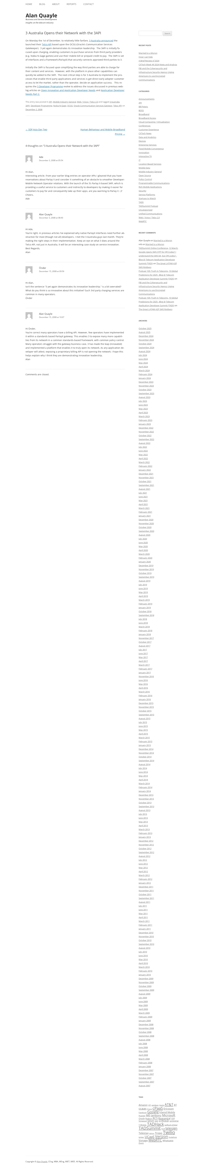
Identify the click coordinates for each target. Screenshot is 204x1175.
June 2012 (143, 863)
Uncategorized (145, 209)
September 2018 (146, 615)
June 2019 (143, 588)
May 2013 (143, 821)
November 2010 (146, 936)
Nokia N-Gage (59, 105)
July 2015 (143, 722)
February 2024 (145, 374)
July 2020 (143, 538)
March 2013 (144, 829)
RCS (155, 1118)
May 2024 (143, 362)
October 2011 (145, 894)
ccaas (142, 1108)
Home (29, 4)
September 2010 (146, 944)
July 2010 (143, 951)
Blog (42, 4)
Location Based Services (150, 164)
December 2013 (146, 795)
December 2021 (146, 473)
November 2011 (146, 890)
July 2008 (143, 1043)
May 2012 (143, 867)
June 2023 (143, 404)
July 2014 (143, 768)
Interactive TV (145, 156)
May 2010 (143, 959)
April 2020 (143, 550)
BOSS (141, 110)
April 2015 (143, 733)
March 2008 (144, 1058)
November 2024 (146, 339)
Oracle (142, 1118)
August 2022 (144, 443)
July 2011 (143, 905)
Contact (88, 4)
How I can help (146, 56)
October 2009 (145, 986)
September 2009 (146, 990)
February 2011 (145, 925)
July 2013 (143, 814)
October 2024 (145, 343)
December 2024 (146, 336)
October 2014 (145, 756)
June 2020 (143, 542)
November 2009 (146, 982)
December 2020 (146, 519)
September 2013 (146, 806)
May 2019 (143, 592)
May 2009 (143, 1005)
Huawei (142, 1115)
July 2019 (143, 584)
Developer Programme (41, 105)
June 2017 (143, 653)
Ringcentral (164, 1118)
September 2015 (146, 714)
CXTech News (145, 133)
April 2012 (143, 871)
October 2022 (145, 435)
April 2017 (143, 661)
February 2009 (145, 1016)
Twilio (169, 1132)
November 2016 (146, 676)
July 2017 (143, 649)
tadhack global (170, 1125)
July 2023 (143, 401)
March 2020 (144, 554)
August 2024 (144, 351)
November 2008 (146, 1028)
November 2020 (146, 523)
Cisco (149, 1109)
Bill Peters (143, 106)
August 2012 (144, 856)
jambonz (156, 1115)
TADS (141, 202)
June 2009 (143, 1001)
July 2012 (143, 860)
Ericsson (169, 1108)
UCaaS (149, 1136)
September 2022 (146, 439)
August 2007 (144, 1085)
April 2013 (143, 825)
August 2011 (144, 902)
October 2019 (145, 573)
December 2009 (146, 978)
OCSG (70, 105)
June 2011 (143, 909)
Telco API (46, 44)
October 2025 (145, 328)
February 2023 (145, 420)
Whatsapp (168, 1140)
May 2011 (143, 913)
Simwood (143, 1121)
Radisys (148, 1118)
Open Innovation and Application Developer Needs (68, 90)
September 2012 (146, 852)
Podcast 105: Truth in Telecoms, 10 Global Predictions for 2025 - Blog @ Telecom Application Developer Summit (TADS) (158, 275)
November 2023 (146, 385)
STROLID (164, 1120)
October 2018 (145, 611)
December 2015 (146, 703)
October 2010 (145, 940)
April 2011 (143, 917)
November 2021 (146, 477)
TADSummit (150, 1128)
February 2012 (145, 879)
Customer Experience (149, 129)
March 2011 (144, 921)
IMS (148, 1115)
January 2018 (145, 634)
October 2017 (145, 642)
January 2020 (145, 561)
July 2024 (143, 355)
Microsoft (168, 1115)
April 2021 (143, 504)
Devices (142, 141)
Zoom (141, 1143)
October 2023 (145, 389)
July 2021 (143, 492)
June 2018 (143, 622)
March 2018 (144, 626)
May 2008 (143, 1051)
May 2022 (143, 454)
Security (142, 190)
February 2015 (145, 741)
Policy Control (145, 179)
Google (153, 1112)
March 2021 (144, 508)
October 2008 (145, 1032)
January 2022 (145, 469)
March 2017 (144, 665)
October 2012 (145, 848)
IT (139, 160)
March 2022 (144, 462)
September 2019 (146, 577)
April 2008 (143, 1055)
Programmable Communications (154, 183)
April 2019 (143, 596)
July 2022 (143, 447)
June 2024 (143, 359)
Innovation (144, 152)
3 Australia (115, 101)
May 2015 (143, 730)
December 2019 (146, 565)
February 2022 (145, 466)
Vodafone (173, 1137)
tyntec (141, 1137)
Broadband (144, 114)
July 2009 (143, 997)
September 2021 (146, 485)
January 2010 (145, 974)
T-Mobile (142, 1125)
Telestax (144, 1133)
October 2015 (145, 710)
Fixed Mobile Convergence (151, 148)
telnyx (151, 1133)
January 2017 (145, 672)
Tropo (158, 1133)
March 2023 (144, 416)
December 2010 (146, 932)
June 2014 (143, 772)
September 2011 (146, 898)
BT (175, 1105)
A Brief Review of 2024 (149, 60)
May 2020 (143, 546)
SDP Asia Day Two (36, 129)
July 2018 (143, 619)
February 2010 (145, 970)
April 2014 (143, 779)
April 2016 (143, 687)
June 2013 (143, 817)
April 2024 (143, 366)
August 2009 (144, 993)
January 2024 (145, 378)
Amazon (143, 1104)
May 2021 (143, 500)
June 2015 (143, 726)
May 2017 (143, 657)
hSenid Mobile (167, 1112)
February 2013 (145, 833)
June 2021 (143, 496)
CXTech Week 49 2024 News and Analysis (158, 64)
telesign (171, 1128)
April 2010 (143, 963)
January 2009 (145, 1020)
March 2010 (144, 967)
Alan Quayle (45, 214)
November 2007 (146, 1074)
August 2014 (144, 764)
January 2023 (145, 424)
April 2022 (143, 458)
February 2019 (145, 603)
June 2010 (143, 955)
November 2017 (146, 638)
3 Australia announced (101, 40)
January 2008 (145, 1066)
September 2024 (146, 347)
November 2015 (146, 707)
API (50, 101)
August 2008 (144, 1039)
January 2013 (145, 837)
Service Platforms (147, 194)
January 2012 (145, 882)
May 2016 (143, 684)
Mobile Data (144, 167)
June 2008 (143, 1047)
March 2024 (144, 370)
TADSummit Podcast (148, 206)
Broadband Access (147, 118)
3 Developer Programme (50, 86)
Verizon (161, 1136)
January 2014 (145, 791)
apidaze (155, 1105)
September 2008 (146, 1035)
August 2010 (144, 948)
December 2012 (146, 840)
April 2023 (143, 412)
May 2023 (143, 408)
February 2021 (145, 512)
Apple (161, 1105)
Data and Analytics (147, 137)
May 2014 (143, 775)
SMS (156, 1121)
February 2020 (145, 557)
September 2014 (146, 760)
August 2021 (144, 489)
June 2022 (143, 450)
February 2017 (145, 668)
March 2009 (144, 1013)
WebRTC (143, 221)
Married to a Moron (148, 53)
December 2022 (146, 427)
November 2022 (146, 431)
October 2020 (145, 527)
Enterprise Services (148, 144)
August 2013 (144, 810)
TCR (163, 1129)
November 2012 (146, 844)
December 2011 (146, 886)
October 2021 (145, 481)
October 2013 (145, 802)
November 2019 (146, 569)
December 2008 (146, 1024)
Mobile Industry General (64, 101)
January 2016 (145, 699)
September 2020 (146, 531)
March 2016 (144, 691)
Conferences (144, 125)
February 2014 (145, 787)
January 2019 (145, 607)
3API (28, 105)
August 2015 (144, 718)
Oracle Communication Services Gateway (93, 105)
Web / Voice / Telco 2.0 (87, 101)
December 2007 (146, 1070)
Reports (71, 4)
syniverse (174, 1120)
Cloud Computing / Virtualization (154, 121)
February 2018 (145, 630)
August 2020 (144, 534)
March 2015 (144, 737)
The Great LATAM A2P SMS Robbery (155, 309)
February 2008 (145, 1062)
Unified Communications (150, 213)
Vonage (143, 1140)
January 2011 (145, 928)
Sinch (150, 1120)
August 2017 (144, 645)
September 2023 (146, 393)
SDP (173, 1118)
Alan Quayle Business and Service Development (41, 17)
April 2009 (143, 1009)
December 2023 (146, 382)
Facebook (143, 1112)
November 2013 (146, 798)
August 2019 (144, 580)
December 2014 (146, 749)
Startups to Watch (147, 198)
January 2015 (145, 745)
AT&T (169, 1104)
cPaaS (158, 1108)
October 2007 (145, 1078)
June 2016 (143, 680)
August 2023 (144, 397)
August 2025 (144, 332)
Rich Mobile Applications (150, 186)
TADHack (155, 1124)
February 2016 (145, 695)
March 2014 (144, 783)
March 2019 (144, 599)
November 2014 (146, 752)
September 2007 (146, 1081)
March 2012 (144, 875)
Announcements (146, 99)
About (56, 4)
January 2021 (145, 515)
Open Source (145, 175)
